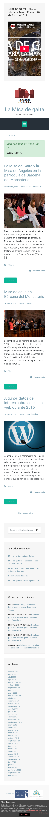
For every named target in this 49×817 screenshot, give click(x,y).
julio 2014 (12, 762)
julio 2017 (12, 711)
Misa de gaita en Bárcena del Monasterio (24, 294)
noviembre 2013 (14, 770)
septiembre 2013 (15, 773)
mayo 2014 (12, 767)
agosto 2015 (13, 743)
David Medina (32, 414)
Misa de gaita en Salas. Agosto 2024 (23, 581)
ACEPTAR (24, 815)
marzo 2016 (13, 730)
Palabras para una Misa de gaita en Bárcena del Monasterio (23, 617)
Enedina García (34, 187)
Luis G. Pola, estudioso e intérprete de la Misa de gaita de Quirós (22, 607)
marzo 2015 (13, 754)
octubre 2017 (13, 704)
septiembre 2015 (15, 741)
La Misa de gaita (24, 109)
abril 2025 (12, 677)
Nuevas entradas (25, 513)
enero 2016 (12, 735)
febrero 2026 (13, 672)
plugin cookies (43, 813)
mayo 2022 (12, 693)
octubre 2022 (13, 685)
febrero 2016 (13, 733)
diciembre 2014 (14, 757)
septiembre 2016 (15, 722)
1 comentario (39, 377)
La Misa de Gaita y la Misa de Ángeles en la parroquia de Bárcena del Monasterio (22, 173)
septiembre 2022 (15, 688)
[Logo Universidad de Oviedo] (36, 794)
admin (29, 303)
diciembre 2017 (14, 701)
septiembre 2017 (15, 706)
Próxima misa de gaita (18, 576)
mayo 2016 (12, 725)
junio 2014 (12, 765)
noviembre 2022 (14, 682)
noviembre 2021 (14, 696)
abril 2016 (12, 727)
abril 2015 (12, 751)
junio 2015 (12, 746)
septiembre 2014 (15, 759)
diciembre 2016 (14, 720)
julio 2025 (12, 674)
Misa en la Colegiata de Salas (21, 556)
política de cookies (34, 810)
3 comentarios (39, 271)
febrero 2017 (13, 714)
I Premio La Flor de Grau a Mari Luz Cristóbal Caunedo (23, 569)
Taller (10, 371)
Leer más (11, 280)
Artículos (11, 265)
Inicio (6, 135)
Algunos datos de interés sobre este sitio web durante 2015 (23, 403)
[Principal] (24, 124)
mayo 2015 (12, 749)
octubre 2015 (13, 738)
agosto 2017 (13, 709)
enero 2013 (12, 775)
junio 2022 (12, 690)
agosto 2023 (13, 680)
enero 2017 (12, 717)
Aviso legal (10, 794)
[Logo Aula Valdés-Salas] (21, 794)
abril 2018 (12, 698)
